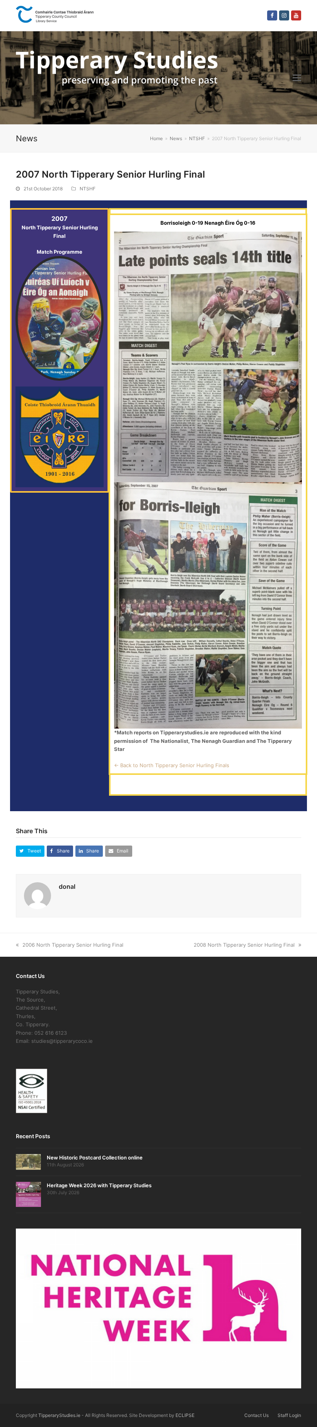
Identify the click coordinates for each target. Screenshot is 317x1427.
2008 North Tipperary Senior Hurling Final (244, 945)
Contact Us (256, 1415)
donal (67, 886)
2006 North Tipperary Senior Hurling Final (72, 945)
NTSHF (87, 189)
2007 (59, 218)
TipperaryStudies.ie (59, 1415)
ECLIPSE (185, 1415)
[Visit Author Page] (37, 895)
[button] (297, 77)
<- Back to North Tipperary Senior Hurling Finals (171, 765)
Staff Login (289, 1415)
